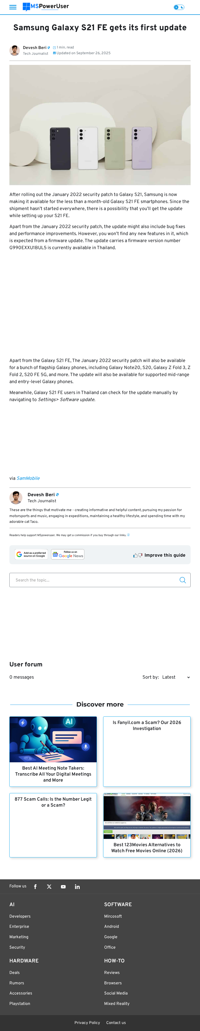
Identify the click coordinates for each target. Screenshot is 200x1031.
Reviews (112, 972)
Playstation (19, 1004)
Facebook (35, 886)
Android (111, 926)
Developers (20, 916)
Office (110, 947)
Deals (14, 972)
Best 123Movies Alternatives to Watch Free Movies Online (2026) (147, 848)
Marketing (18, 937)
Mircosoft (113, 916)
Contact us (116, 1023)
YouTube (63, 886)
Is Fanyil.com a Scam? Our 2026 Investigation (147, 726)
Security (17, 947)
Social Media (116, 993)
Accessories (20, 993)
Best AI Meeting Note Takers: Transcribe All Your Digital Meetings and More (53, 774)
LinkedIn (77, 886)
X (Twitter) (49, 886)
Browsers (113, 983)
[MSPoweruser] (46, 7)
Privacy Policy (87, 1023)
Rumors (16, 983)
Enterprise (19, 926)
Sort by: (150, 677)
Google (110, 937)
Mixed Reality (116, 1004)
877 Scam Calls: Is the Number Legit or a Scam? (53, 802)
